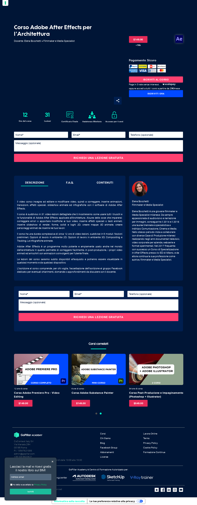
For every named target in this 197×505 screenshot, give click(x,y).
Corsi (103, 434)
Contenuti (105, 182)
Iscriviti (30, 491)
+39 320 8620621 (23, 457)
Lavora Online (150, 434)
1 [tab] (96, 413)
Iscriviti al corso (156, 79)
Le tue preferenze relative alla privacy (112, 501)
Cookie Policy (150, 448)
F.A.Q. (70, 182)
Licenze (104, 457)
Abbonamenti (107, 452)
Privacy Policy (150, 443)
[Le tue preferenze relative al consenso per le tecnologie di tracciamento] (5, 3)
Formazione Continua (154, 452)
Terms (146, 438)
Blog (102, 443)
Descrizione (34, 182)
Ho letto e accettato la (29, 485)
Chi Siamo (105, 438)
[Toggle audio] (17, 357)
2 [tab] (101, 413)
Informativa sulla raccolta (69, 501)
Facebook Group (108, 448)
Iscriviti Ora (156, 93)
